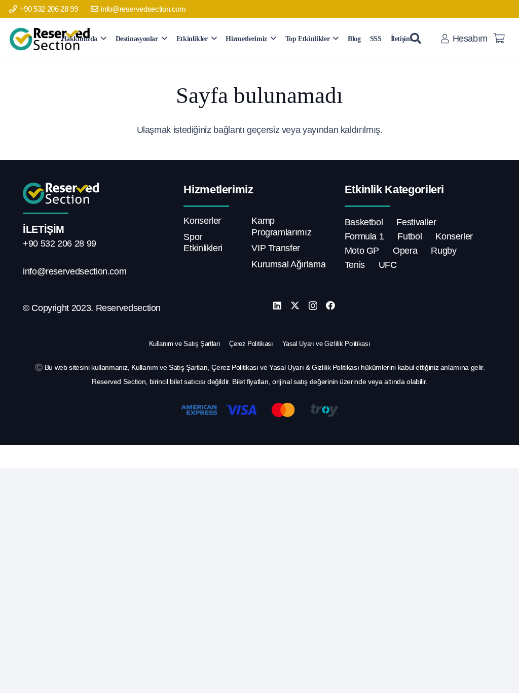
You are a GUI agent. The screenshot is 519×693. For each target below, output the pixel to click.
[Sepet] (499, 38)
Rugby (443, 251)
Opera (405, 251)
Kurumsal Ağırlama (288, 264)
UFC (388, 265)
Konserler (202, 221)
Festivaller (416, 222)
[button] (103, 38)
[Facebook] (330, 305)
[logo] (51, 38)
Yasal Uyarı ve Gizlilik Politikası (326, 344)
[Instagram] (313, 306)
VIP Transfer (275, 248)
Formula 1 (364, 236)
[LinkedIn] (277, 305)
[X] (295, 305)
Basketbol (364, 222)
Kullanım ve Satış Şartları (184, 344)
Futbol (409, 236)
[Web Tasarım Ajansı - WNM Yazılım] (259, 456)
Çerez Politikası (251, 344)
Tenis (355, 265)
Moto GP (362, 251)
